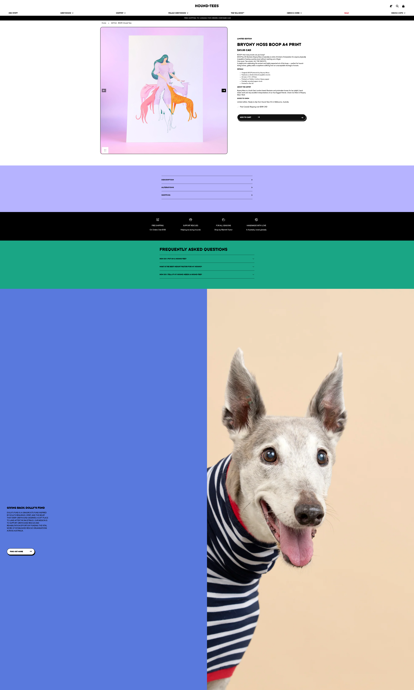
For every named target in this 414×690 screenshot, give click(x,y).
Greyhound (65, 13)
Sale (346, 13)
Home (104, 23)
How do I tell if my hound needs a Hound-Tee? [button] (181, 274)
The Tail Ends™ (237, 13)
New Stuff (13, 13)
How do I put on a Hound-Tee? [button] (173, 259)
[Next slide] (224, 90)
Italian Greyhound (177, 13)
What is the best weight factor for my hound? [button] (181, 267)
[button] (397, 6)
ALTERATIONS (168, 187)
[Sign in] (391, 6)
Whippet (119, 13)
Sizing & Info (397, 13)
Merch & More (293, 13)
